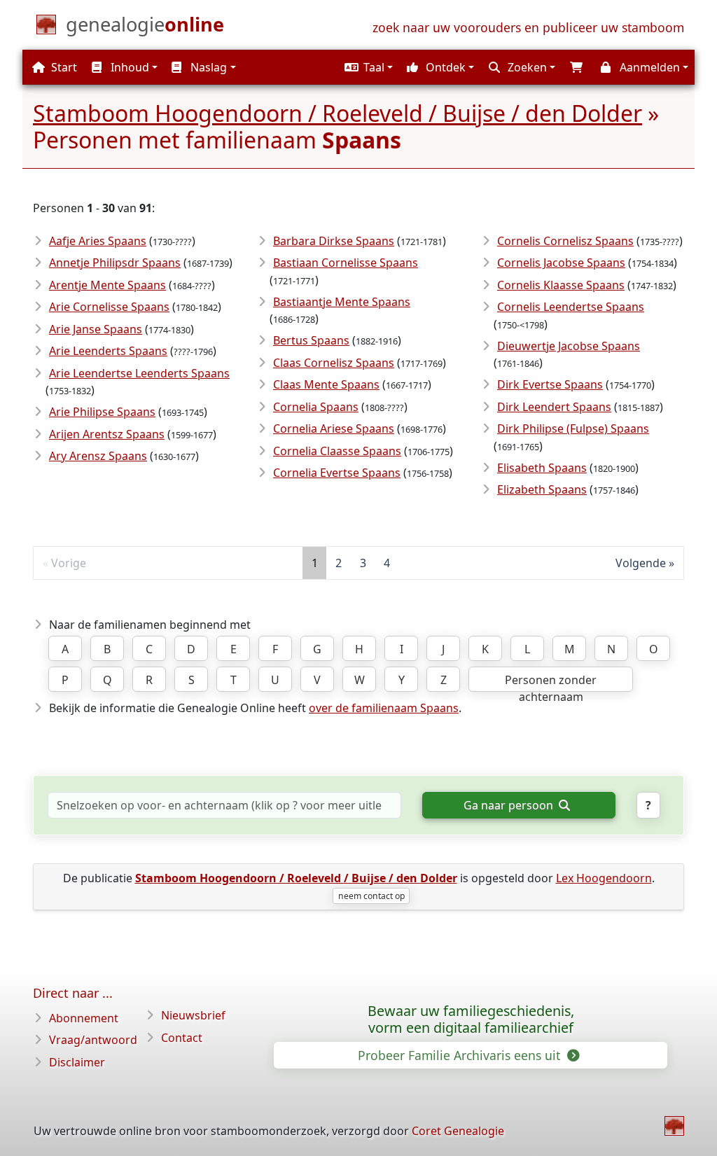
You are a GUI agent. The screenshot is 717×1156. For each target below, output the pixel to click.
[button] (366, 67)
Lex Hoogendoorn (604, 878)
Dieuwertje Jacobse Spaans (568, 346)
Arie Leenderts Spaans (108, 350)
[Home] (674, 1126)
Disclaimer (77, 1062)
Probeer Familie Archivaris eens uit (461, 1055)
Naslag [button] (207, 67)
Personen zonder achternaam (551, 682)
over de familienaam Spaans (384, 708)
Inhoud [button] (128, 67)
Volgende (640, 563)
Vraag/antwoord (93, 1039)
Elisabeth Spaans (542, 467)
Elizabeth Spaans (542, 489)
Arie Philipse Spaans (102, 411)
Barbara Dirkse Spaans (333, 241)
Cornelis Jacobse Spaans (561, 262)
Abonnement (83, 1018)
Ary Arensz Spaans (98, 456)
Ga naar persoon (510, 805)
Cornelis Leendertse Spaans (570, 306)
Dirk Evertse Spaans (550, 384)
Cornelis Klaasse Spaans (561, 285)
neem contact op (371, 896)
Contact (181, 1037)
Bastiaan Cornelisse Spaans (345, 262)
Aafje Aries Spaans (97, 241)
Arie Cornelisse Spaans (109, 306)
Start (62, 67)
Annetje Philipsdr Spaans (115, 262)
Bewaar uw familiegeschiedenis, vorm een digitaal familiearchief (471, 1019)
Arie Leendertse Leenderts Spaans (139, 373)
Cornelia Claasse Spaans (337, 451)
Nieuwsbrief (193, 1015)
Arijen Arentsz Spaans (107, 434)
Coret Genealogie (458, 1130)
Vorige (68, 563)
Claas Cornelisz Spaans (333, 362)
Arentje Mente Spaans (107, 285)
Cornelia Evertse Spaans (337, 472)
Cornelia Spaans (315, 407)
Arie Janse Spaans (95, 329)
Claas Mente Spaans (326, 384)
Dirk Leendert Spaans (554, 407)
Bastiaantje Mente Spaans (341, 301)
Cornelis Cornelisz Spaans (565, 241)
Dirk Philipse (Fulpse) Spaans (573, 428)
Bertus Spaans (311, 340)
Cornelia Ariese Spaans (333, 428)
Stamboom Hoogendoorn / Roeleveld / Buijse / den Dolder (337, 113)
